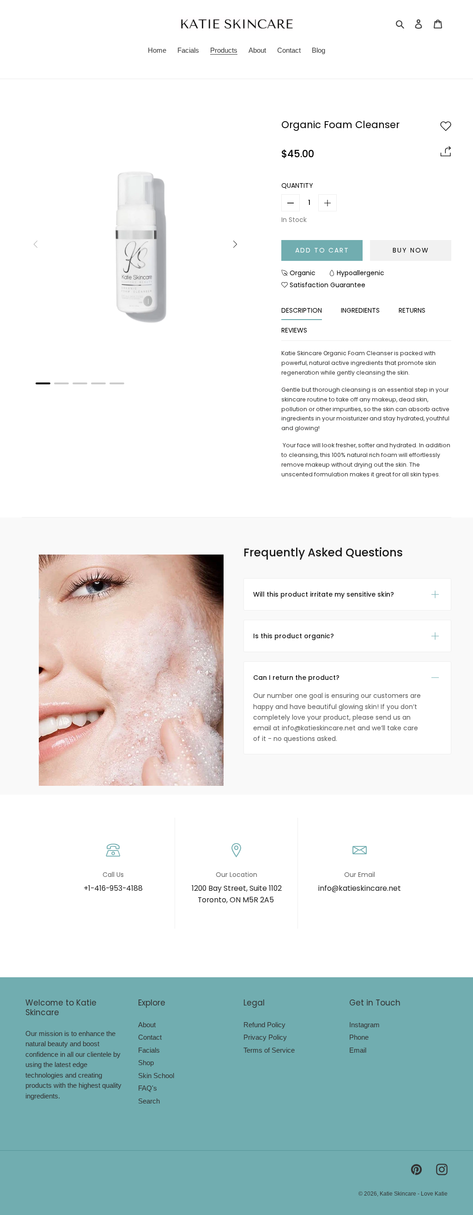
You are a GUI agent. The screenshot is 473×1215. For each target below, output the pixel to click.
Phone (359, 1037)
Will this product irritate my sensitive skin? (323, 594)
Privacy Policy (265, 1037)
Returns (412, 310)
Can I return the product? (296, 677)
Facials (149, 1050)
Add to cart (322, 250)
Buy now (411, 250)
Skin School (156, 1075)
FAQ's (147, 1088)
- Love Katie (433, 1193)
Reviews (294, 330)
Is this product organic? (293, 636)
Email (357, 1050)
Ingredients (360, 310)
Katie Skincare (399, 1193)
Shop (146, 1063)
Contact (150, 1037)
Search (149, 1101)
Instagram (364, 1025)
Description (301, 310)
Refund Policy (264, 1025)
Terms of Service (269, 1050)
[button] (43, 383)
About (147, 1025)
